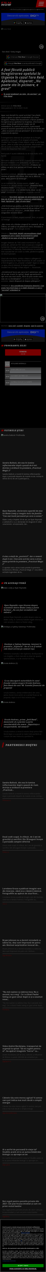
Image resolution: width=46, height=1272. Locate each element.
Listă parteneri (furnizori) (9, 1260)
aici (21, 1240)
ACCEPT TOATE (23, 1265)
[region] (23, 1246)
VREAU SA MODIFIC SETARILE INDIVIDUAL (23, 1269)
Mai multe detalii (25, 1232)
